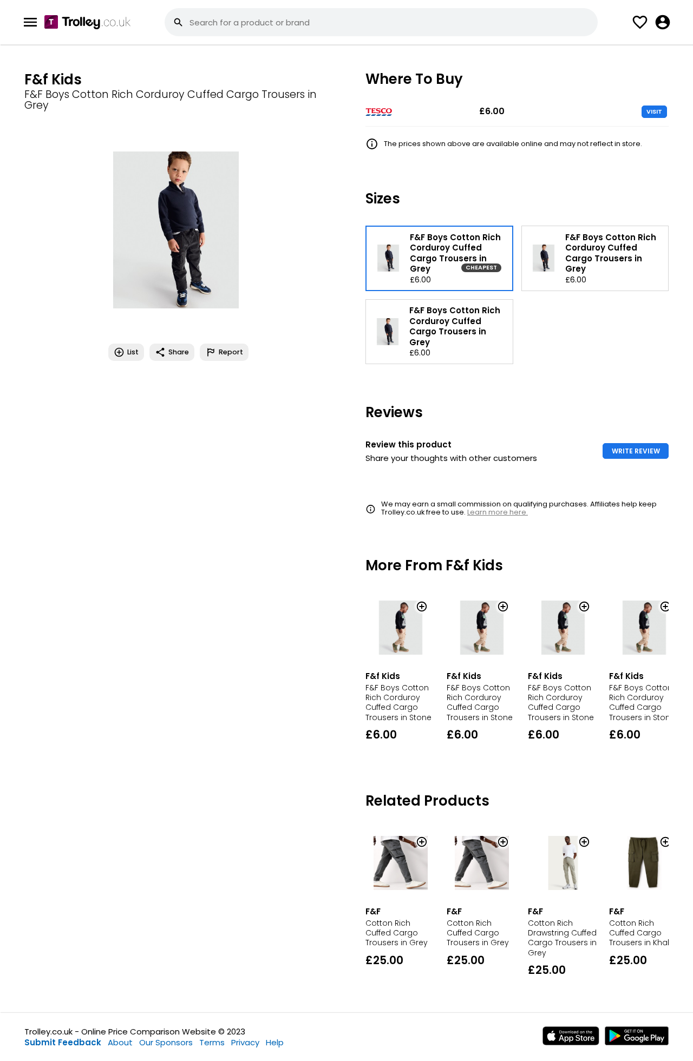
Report (231, 352)
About (120, 1042)
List (133, 352)
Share (178, 352)
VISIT (654, 111)
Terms (212, 1042)
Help (275, 1042)
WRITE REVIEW (636, 451)
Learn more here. (497, 512)
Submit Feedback (62, 1042)
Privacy (245, 1042)
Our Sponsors (166, 1042)
